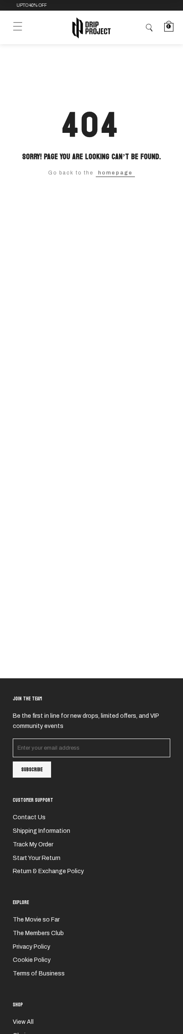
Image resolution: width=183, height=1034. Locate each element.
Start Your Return (36, 858)
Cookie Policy (32, 960)
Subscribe (32, 769)
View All (23, 1022)
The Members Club (38, 933)
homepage (115, 173)
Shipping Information (41, 831)
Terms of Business (39, 973)
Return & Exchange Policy (48, 871)
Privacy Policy (31, 947)
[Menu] (18, 27)
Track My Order (33, 844)
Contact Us (29, 817)
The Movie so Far (36, 919)
